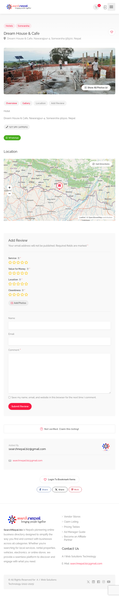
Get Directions (102, 164)
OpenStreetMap (95, 217)
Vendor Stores (72, 516)
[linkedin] (93, 582)
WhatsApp (13, 138)
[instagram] (104, 582)
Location (41, 103)
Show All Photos (95, 87)
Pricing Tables (72, 526)
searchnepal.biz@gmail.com (27, 449)
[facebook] (98, 582)
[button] (9, 187)
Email (11, 334)
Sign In (105, 7)
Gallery (26, 103)
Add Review (57, 103)
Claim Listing (71, 521)
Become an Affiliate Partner (75, 538)
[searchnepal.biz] (19, 7)
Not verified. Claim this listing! (61, 429)
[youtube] (109, 582)
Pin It (76, 489)
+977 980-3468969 (18, 127)
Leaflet (82, 217)
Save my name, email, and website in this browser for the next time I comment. (53, 397)
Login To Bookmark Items (61, 479)
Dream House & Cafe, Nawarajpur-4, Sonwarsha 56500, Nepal (44, 38)
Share (45, 489)
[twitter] (88, 582)
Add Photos (20, 303)
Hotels (9, 26)
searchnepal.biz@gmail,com (86, 563)
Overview (11, 103)
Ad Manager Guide (74, 531)
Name (11, 318)
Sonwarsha (23, 26)
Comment (14, 350)
